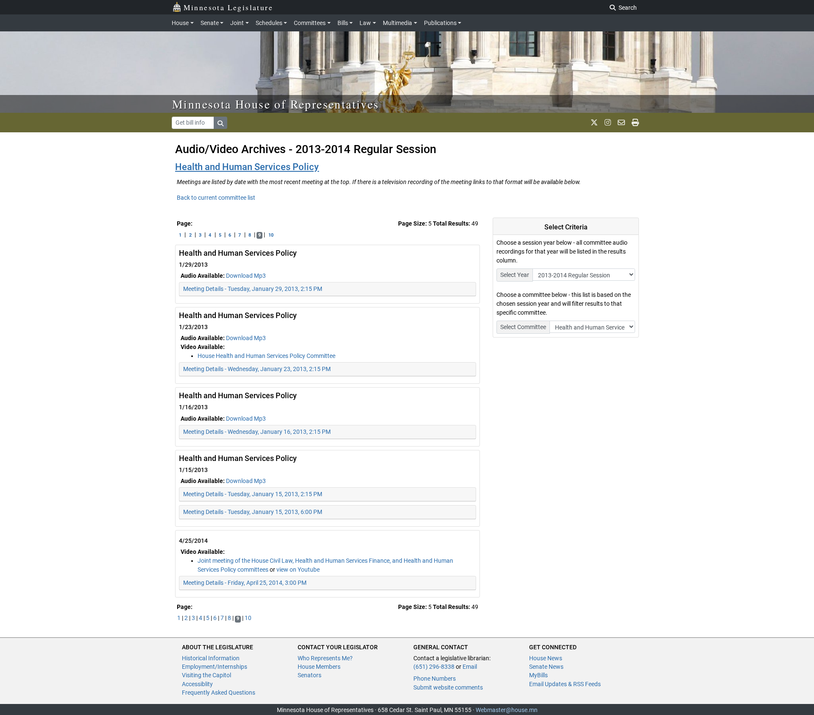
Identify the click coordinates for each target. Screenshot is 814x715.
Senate (210, 23)
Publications (440, 23)
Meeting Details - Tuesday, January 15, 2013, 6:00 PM (252, 511)
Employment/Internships (214, 666)
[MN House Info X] (594, 122)
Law (365, 23)
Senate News (546, 666)
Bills (342, 23)
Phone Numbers (434, 678)
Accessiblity (197, 684)
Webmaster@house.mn (507, 710)
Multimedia (397, 23)
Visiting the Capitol (206, 675)
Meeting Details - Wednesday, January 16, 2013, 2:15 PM (257, 431)
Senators (309, 675)
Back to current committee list (216, 197)
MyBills (538, 675)
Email (470, 666)
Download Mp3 (246, 275)
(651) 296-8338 (433, 666)
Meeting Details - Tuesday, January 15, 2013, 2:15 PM (252, 494)
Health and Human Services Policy (247, 167)
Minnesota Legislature (228, 7)
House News (545, 658)
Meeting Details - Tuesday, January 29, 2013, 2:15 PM (252, 288)
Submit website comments (448, 687)
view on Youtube (298, 569)
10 (270, 235)
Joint (237, 23)
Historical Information (211, 658)
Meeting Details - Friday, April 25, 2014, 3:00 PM (245, 582)
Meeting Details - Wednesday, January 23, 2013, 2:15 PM (257, 369)
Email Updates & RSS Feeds (565, 684)
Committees (310, 23)
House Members (319, 666)
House (180, 23)
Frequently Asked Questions (218, 692)
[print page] (635, 122)
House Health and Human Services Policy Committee (266, 355)
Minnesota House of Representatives (275, 104)
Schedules (269, 23)
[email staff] (621, 122)
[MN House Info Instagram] (607, 122)
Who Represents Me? (325, 658)
